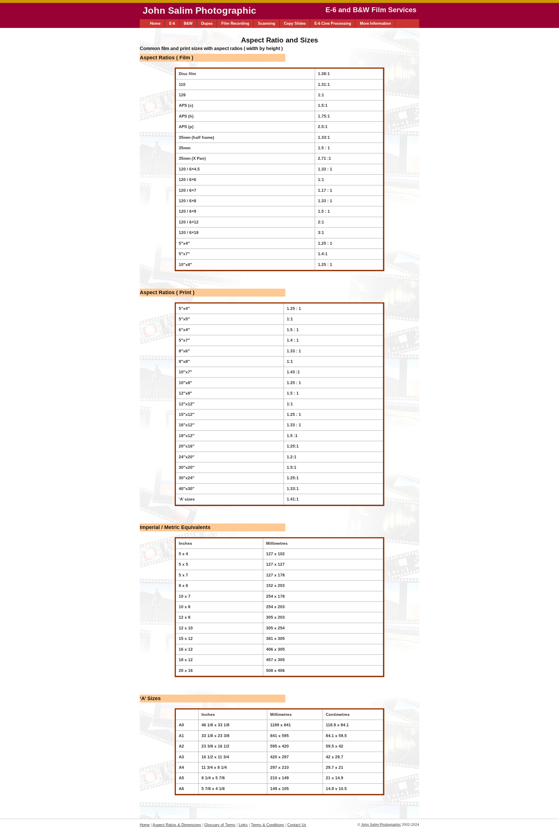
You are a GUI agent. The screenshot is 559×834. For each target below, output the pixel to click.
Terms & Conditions (267, 825)
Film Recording (235, 23)
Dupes (207, 23)
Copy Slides (295, 23)
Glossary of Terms (220, 825)
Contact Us (296, 825)
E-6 (172, 23)
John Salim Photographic (381, 825)
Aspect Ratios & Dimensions (177, 825)
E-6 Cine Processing (332, 23)
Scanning (266, 23)
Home (155, 23)
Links (243, 825)
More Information (375, 23)
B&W (188, 23)
